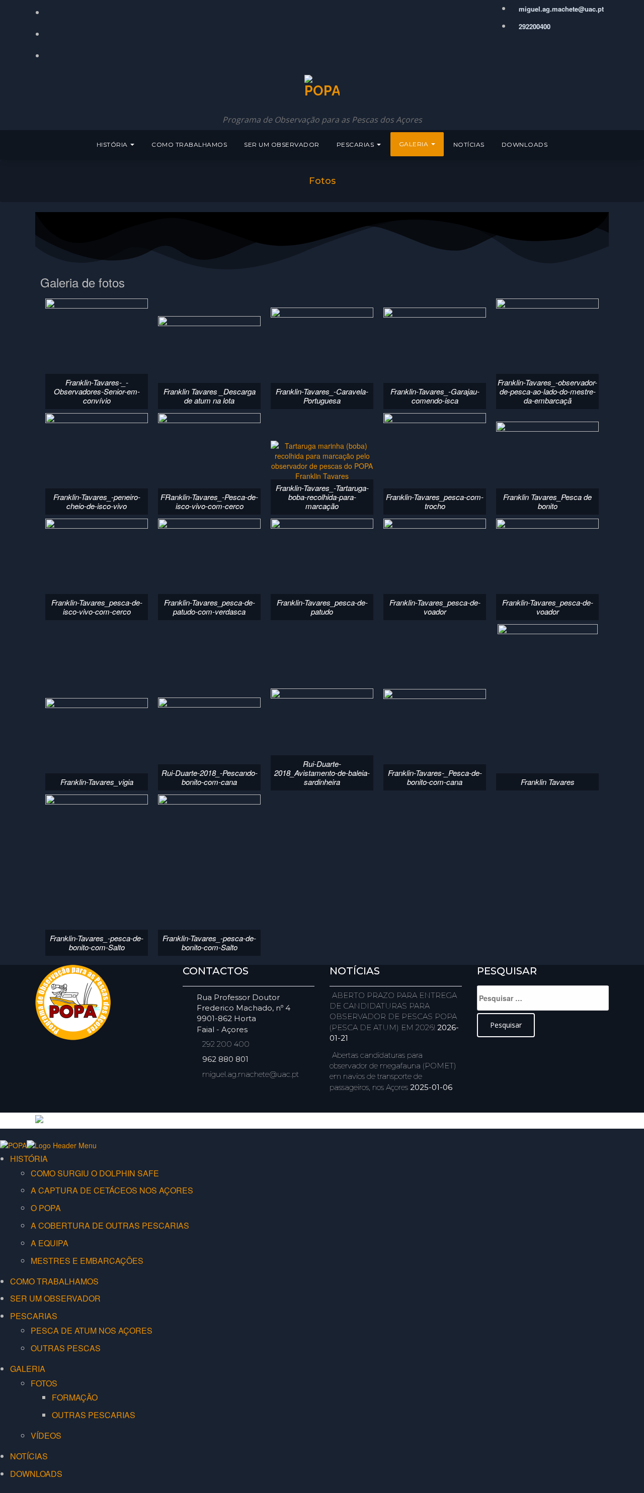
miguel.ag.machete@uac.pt (560, 9)
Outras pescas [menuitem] (66, 1348)
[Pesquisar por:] (543, 998)
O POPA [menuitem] (46, 1208)
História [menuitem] (29, 1158)
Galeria (414, 144)
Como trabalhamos (189, 144)
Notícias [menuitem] (29, 1456)
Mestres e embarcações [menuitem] (87, 1260)
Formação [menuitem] (75, 1397)
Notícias (469, 144)
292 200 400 (226, 1044)
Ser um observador (281, 144)
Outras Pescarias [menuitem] (93, 1415)
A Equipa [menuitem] (49, 1243)
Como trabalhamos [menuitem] (54, 1281)
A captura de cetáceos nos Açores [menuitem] (112, 1190)
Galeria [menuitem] (27, 1368)
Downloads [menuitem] (36, 1473)
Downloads (525, 144)
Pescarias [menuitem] (33, 1316)
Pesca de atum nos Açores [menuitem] (91, 1330)
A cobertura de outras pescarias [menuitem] (110, 1225)
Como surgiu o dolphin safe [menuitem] (95, 1173)
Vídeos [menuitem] (46, 1435)
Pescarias (356, 144)
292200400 (533, 26)
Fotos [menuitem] (44, 1383)
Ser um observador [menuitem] (55, 1298)
